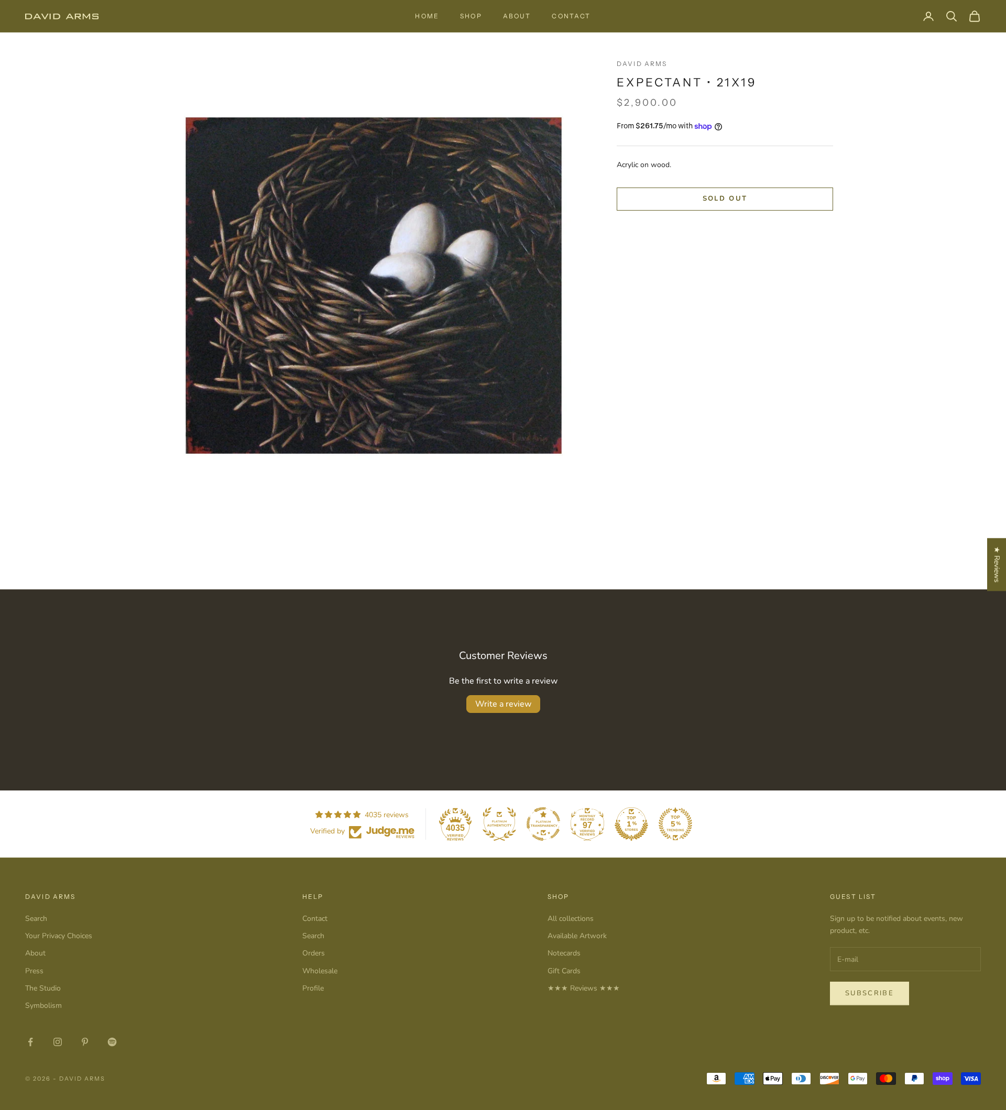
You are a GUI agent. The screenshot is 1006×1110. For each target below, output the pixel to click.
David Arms (642, 64)
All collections (571, 919)
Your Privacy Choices (58, 936)
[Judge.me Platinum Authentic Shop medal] (499, 824)
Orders (313, 953)
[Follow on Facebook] (30, 1042)
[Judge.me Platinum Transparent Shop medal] (543, 824)
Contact (571, 16)
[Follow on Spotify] (112, 1042)
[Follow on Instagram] (57, 1042)
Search (36, 919)
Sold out (725, 198)
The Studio (43, 988)
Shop (471, 16)
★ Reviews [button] (997, 564)
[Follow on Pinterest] (85, 1042)
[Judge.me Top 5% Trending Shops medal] (675, 824)
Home (427, 16)
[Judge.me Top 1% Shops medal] (631, 824)
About (517, 16)
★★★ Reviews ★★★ (584, 988)
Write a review (503, 704)
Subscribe (869, 993)
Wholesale (319, 971)
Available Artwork (577, 936)
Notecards (564, 953)
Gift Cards (564, 971)
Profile (313, 988)
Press (34, 971)
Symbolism (43, 1005)
